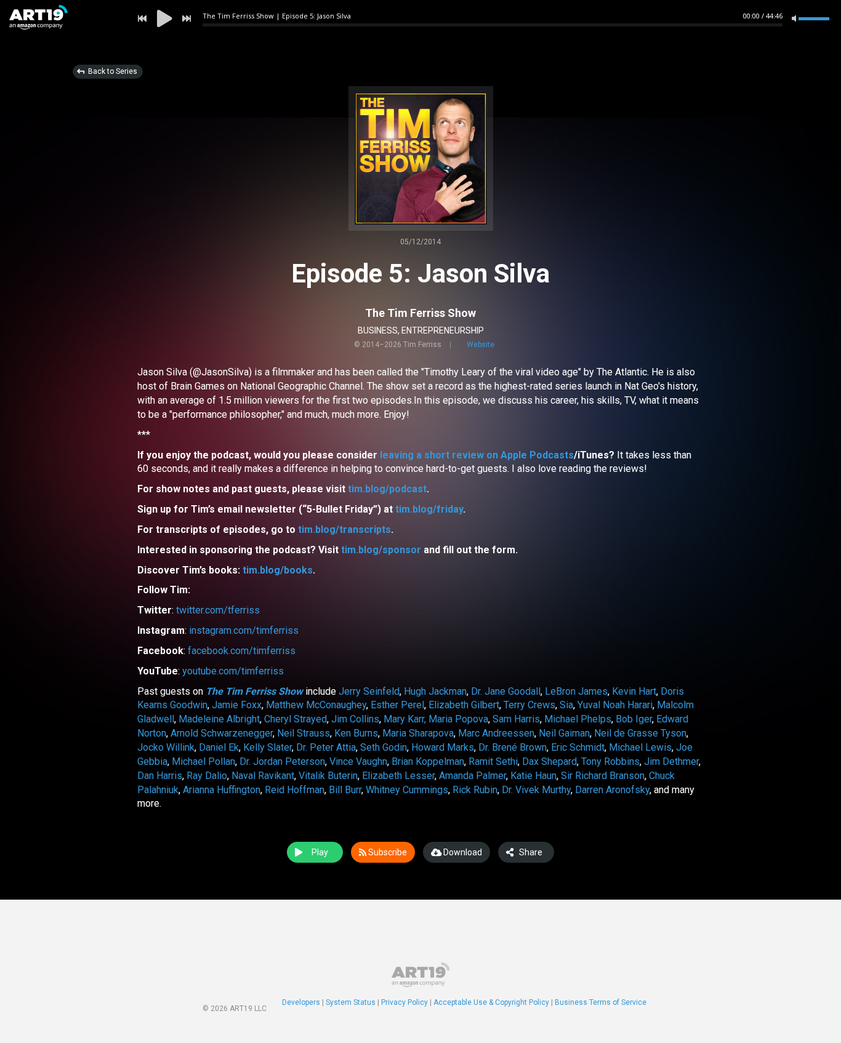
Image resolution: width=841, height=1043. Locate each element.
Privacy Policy (404, 1002)
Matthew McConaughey (316, 705)
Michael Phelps (577, 719)
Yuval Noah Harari (615, 705)
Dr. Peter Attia (326, 747)
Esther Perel (397, 705)
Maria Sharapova (418, 733)
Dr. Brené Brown (512, 747)
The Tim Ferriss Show (420, 312)
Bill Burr (345, 790)
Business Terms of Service (600, 1002)
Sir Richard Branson (603, 775)
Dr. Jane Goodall (506, 691)
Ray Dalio (207, 775)
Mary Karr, (405, 719)
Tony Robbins (610, 761)
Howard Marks (442, 747)
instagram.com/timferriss (244, 630)
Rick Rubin (475, 790)
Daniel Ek (219, 747)
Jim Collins (355, 719)
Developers (301, 1002)
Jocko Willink (166, 747)
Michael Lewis (640, 747)
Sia (566, 705)
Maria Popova (458, 719)
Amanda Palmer (472, 775)
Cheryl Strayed (295, 719)
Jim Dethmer (671, 761)
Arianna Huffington (221, 790)
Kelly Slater (267, 747)
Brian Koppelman (428, 761)
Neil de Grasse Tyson (640, 733)
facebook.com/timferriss (242, 651)
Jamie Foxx (237, 705)
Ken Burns (356, 733)
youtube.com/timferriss (233, 671)
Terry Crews (529, 705)
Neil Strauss (303, 733)
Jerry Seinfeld (369, 691)
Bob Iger (634, 719)
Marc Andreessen (496, 733)
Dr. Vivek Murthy (536, 790)
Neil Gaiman (564, 733)
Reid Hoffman (294, 790)
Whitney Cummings (407, 790)
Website (480, 344)
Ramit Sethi (493, 761)
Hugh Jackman (435, 691)
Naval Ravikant (262, 775)
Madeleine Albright (219, 719)
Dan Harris (159, 775)
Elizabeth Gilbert (464, 705)
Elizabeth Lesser (398, 775)
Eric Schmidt (578, 747)
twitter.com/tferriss (218, 610)
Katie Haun (533, 775)
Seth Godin (383, 747)
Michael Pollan (203, 761)
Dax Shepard (549, 761)
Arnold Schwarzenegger (222, 733)
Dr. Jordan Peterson (282, 761)
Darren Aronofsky (612, 790)
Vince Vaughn (358, 761)
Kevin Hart (634, 691)
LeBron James (576, 691)
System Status (351, 1002)
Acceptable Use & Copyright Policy (491, 1002)
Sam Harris (516, 719)
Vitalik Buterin (328, 775)
